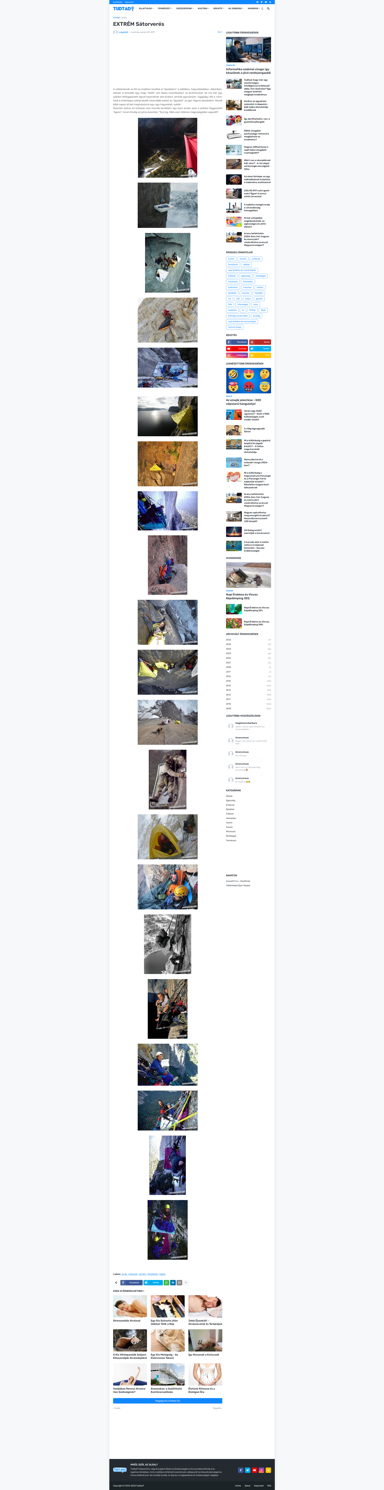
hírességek (242, 304)
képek (162, 1274)
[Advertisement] (167, 63)
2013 (248, 690)
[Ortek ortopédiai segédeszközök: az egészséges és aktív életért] (234, 222)
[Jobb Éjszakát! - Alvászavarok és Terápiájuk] (205, 1306)
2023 (248, 653)
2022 (248, 658)
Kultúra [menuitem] (202, 8)
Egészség (230, 800)
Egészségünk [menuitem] (184, 8)
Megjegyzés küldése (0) (167, 1400)
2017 (248, 672)
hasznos (247, 287)
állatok (246, 264)
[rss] (270, 2)
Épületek (230, 809)
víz (229, 298)
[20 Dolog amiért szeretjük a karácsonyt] (234, 532)
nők (238, 298)
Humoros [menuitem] (253, 8)
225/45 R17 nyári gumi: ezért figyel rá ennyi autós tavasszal (257, 193)
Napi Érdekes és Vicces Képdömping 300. (256, 623)
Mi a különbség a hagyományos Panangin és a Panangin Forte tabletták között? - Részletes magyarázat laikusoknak (257, 480)
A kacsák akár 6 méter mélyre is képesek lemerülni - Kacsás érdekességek (256, 546)
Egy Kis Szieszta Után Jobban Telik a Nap (164, 1322)
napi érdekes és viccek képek (242, 270)
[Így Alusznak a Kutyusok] (205, 1340)
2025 (248, 644)
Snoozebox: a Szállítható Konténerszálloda (166, 1390)
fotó (230, 304)
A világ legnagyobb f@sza (254, 430)
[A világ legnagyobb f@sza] (234, 430)
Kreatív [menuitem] (217, 8)
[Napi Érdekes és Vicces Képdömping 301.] (234, 609)
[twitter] (261, 2)
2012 (248, 695)
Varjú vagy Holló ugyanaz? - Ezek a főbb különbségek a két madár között (256, 415)
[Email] (179, 1282)
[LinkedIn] (173, 1282)
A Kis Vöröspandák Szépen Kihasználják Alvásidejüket (130, 1356)
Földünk (232, 276)
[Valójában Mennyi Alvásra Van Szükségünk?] (130, 1374)
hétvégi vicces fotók (238, 316)
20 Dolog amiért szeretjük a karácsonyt (257, 532)
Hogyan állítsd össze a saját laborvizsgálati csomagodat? (256, 150)
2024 (248, 649)
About (247, 1485)
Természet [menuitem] (164, 8)
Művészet (230, 831)
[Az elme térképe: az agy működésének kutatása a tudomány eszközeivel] (234, 179)
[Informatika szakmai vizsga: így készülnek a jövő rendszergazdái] (248, 49)
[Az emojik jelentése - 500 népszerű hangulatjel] (248, 380)
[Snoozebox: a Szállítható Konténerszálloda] (168, 1374)
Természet (231, 840)
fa (243, 310)
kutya (247, 298)
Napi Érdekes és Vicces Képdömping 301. (256, 609)
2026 (248, 639)
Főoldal (116, 18)
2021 (248, 662)
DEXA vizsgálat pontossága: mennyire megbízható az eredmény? (256, 135)
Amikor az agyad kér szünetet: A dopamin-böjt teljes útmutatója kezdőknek (256, 105)
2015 (248, 681)
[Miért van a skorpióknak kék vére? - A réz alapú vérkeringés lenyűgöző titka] (234, 164)
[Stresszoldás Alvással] (130, 1306)
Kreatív (229, 827)
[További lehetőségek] (186, 1282)
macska (245, 293)
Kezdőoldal (117, 2)
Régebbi (217, 1408)
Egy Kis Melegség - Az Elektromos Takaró (164, 1356)
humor (231, 259)
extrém (142, 1274)
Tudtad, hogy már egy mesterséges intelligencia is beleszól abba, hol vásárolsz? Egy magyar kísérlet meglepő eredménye (257, 87)
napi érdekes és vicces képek (242, 321)
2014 (248, 685)
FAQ (269, 1485)
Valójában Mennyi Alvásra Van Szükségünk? (129, 1390)
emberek (132, 1274)
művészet (233, 281)
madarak (232, 310)
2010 (248, 704)
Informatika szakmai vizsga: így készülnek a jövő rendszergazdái (248, 71)
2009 (248, 708)
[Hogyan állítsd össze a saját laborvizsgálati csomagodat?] (234, 150)
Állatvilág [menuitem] (145, 8)
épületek (232, 293)
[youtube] (266, 2)
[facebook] (257, 2)
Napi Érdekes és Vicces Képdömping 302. (242, 596)
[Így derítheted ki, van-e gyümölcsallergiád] (234, 120)
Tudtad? (140, 1485)
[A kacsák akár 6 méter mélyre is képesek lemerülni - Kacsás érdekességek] (234, 546)
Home (238, 1485)
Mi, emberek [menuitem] (235, 8)
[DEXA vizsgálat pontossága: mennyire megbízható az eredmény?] (234, 134)
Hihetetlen (231, 818)
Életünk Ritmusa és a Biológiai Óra (201, 1390)
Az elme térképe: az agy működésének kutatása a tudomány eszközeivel (257, 179)
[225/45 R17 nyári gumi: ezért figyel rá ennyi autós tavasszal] (234, 193)
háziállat (259, 293)
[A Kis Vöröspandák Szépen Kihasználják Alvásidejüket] (130, 1340)
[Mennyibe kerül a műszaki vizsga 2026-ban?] (234, 462)
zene (255, 304)
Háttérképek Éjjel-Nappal (238, 885)
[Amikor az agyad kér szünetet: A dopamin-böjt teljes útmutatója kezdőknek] (234, 105)
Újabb (117, 1408)
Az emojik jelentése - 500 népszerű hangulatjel (243, 402)
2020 (248, 667)
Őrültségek (231, 836)
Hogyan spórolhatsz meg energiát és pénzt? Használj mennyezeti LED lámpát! (257, 517)
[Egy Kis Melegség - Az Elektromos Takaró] (168, 1340)
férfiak (252, 310)
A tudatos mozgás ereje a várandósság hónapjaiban (257, 207)
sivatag (256, 316)
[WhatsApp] (166, 1282)
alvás (124, 18)
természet (233, 264)
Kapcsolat (129, 2)
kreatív (243, 259)
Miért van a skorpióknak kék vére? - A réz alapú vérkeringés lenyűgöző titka (257, 164)
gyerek (259, 298)
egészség (245, 276)
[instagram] (261, 1470)
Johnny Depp (234, 327)
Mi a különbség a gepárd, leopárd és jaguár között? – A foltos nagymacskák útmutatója (257, 446)
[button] (262, 8)
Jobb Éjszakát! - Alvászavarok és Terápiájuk (205, 1322)
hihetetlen (152, 1274)
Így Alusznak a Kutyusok (203, 1354)
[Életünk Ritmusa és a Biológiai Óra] (205, 1374)
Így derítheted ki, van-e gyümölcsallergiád (257, 120)
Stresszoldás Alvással (126, 1320)
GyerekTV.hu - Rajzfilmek (238, 881)
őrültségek (261, 276)
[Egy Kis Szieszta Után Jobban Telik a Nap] (168, 1306)
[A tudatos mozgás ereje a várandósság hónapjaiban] (234, 208)
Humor (229, 822)
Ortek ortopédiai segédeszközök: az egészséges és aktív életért (255, 222)
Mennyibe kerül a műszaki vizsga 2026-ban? (256, 462)
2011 (248, 699)
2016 (248, 676)
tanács (260, 287)
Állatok (229, 796)
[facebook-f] (240, 1470)
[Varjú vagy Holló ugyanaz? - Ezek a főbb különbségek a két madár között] (234, 415)
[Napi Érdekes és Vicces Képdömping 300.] (234, 623)
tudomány (233, 287)
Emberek (230, 805)
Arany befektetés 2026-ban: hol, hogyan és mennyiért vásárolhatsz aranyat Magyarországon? (256, 239)
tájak (263, 310)
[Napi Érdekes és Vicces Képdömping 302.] (248, 575)
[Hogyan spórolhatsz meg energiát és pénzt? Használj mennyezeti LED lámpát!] (234, 516)
